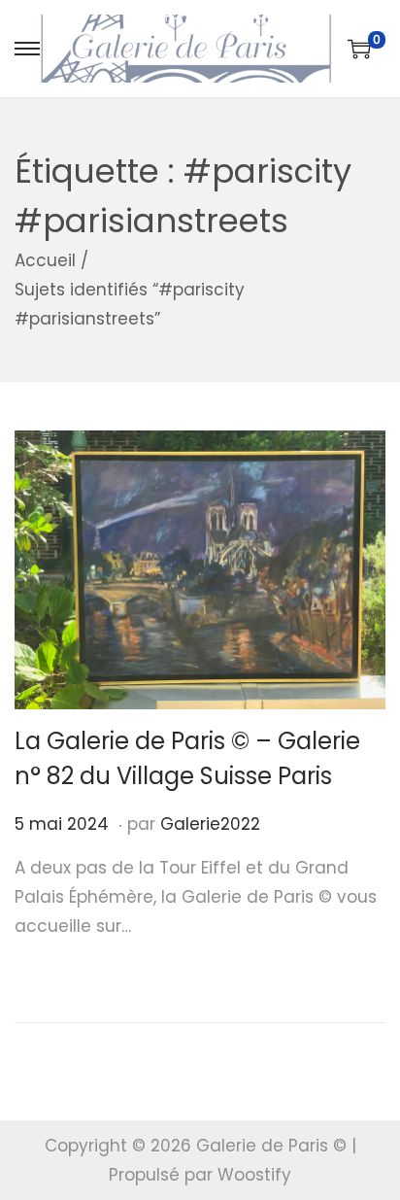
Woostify (254, 1174)
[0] (359, 48)
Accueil (45, 260)
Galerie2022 (210, 824)
